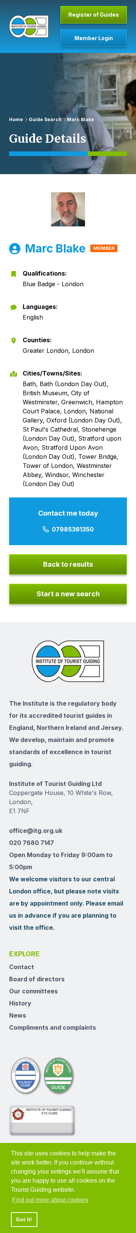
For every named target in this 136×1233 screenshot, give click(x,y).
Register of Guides (93, 14)
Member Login (93, 38)
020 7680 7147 (31, 842)
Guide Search (45, 119)
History (20, 1003)
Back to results (68, 564)
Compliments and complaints (52, 1027)
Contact (21, 967)
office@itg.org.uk (35, 830)
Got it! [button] (24, 1219)
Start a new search (68, 594)
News (17, 1015)
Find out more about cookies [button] (50, 1200)
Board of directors (37, 979)
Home (16, 119)
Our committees (33, 991)
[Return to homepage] (29, 26)
